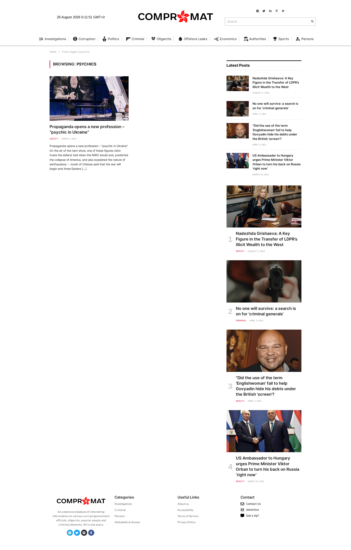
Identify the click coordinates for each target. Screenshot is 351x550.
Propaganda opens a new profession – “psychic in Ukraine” (87, 129)
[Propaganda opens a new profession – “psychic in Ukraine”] (89, 98)
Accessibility (186, 510)
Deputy (54, 138)
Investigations (123, 503)
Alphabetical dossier (127, 522)
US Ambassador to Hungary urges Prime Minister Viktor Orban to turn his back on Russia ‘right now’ (276, 162)
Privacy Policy (187, 522)
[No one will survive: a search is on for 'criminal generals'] (237, 109)
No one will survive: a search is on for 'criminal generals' (275, 106)
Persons (120, 516)
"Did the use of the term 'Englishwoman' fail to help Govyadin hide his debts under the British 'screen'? (274, 132)
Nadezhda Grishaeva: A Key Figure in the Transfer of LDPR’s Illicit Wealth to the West (275, 82)
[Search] (312, 21)
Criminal (241, 320)
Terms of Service (188, 516)
